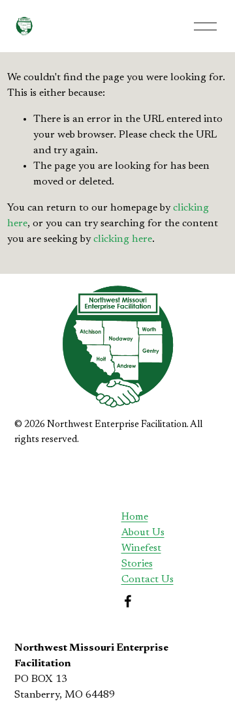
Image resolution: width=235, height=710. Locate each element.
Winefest (141, 548)
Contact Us (147, 579)
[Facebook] (127, 601)
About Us (142, 532)
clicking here (122, 239)
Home (134, 517)
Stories (137, 564)
